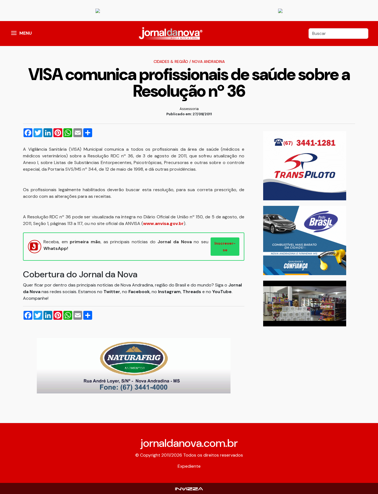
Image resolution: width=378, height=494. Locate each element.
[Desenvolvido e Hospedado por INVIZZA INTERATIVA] (189, 488)
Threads (192, 292)
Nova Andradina (208, 61)
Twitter (111, 292)
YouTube (222, 292)
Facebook (139, 292)
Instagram (169, 292)
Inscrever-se (224, 246)
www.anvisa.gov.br (163, 223)
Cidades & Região (171, 61)
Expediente (189, 466)
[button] (14, 33)
